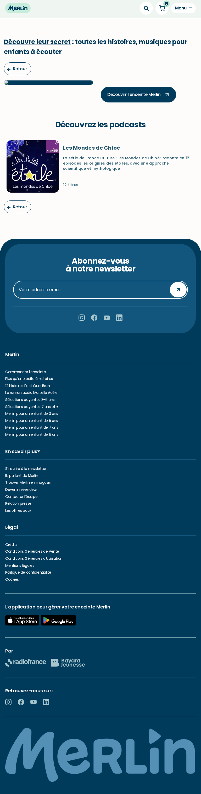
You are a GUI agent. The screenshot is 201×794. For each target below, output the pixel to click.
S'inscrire (178, 289)
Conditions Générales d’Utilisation (34, 558)
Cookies (12, 579)
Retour (19, 69)
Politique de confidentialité (28, 572)
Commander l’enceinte (25, 371)
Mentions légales (19, 565)
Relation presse (18, 503)
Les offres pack (18, 510)
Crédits (11, 544)
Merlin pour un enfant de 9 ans (31, 434)
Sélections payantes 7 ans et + (31, 406)
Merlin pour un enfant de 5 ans (31, 420)
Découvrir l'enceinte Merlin (133, 94)
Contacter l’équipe (21, 496)
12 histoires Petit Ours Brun (27, 385)
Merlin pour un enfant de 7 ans (31, 427)
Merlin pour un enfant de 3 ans (31, 413)
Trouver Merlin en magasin (28, 482)
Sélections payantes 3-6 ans (30, 399)
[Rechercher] (146, 8)
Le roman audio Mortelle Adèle (31, 392)
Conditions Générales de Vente (32, 551)
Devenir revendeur (21, 489)
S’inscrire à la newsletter (25, 468)
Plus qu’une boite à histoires (29, 378)
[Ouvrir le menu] (183, 8)
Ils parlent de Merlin (21, 475)
